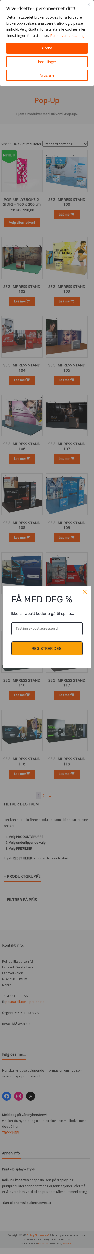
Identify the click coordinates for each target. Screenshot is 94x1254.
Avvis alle (47, 75)
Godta (47, 48)
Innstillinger (47, 61)
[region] (47, 43)
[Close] (89, 4)
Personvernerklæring (67, 35)
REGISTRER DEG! (47, 648)
